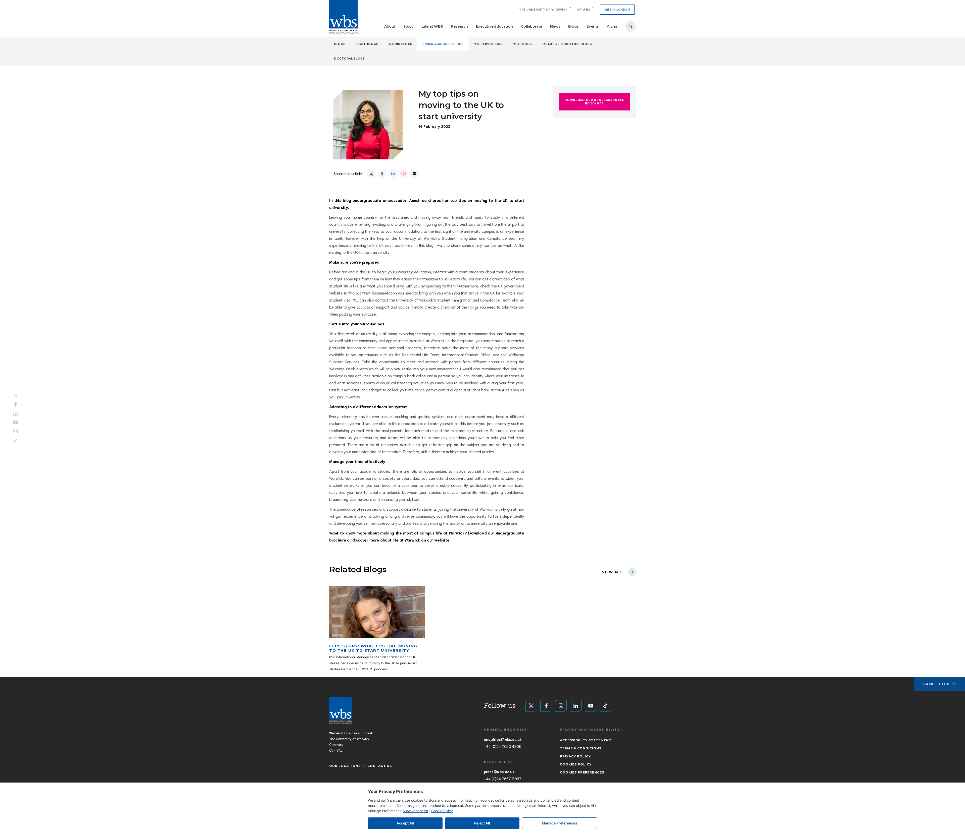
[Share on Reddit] (403, 173)
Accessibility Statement (585, 740)
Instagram (15, 431)
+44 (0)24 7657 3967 (502, 778)
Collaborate (531, 26)
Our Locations (345, 766)
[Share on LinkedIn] (393, 173)
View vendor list (415, 811)
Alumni (613, 26)
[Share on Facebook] (382, 173)
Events (593, 26)
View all (612, 572)
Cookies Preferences (582, 772)
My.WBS (583, 9)
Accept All (405, 823)
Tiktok (15, 440)
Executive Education (494, 26)
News (555, 26)
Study (408, 26)
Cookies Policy (576, 764)
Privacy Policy (575, 756)
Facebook (16, 404)
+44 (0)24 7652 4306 (502, 746)
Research (459, 26)
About (389, 26)
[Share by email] (414, 173)
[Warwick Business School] (343, 17)
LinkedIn (15, 413)
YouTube (15, 422)
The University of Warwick (543, 9)
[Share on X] (371, 173)
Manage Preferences (559, 823)
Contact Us (379, 766)
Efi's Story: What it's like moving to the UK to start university (373, 648)
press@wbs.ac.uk (499, 771)
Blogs (573, 26)
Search (630, 26)
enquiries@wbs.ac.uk (503, 739)
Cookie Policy (442, 811)
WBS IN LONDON (617, 9)
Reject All (482, 823)
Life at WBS (432, 26)
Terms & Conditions (580, 748)
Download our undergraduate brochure (594, 101)
